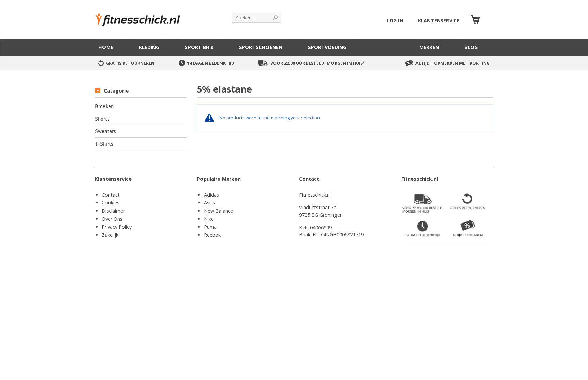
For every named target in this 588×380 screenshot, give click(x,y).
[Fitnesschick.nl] (141, 17)
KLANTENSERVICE (438, 20)
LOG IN (395, 20)
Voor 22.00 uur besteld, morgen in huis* (317, 63)
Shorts (102, 119)
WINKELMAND (487, 20)
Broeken (104, 106)
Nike (209, 219)
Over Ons (112, 219)
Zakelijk (110, 235)
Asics (209, 202)
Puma (210, 227)
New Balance (218, 211)
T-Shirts (104, 144)
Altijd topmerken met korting (452, 63)
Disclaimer (113, 211)
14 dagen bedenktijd (210, 63)
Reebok (212, 235)
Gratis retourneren (130, 63)
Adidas (211, 195)
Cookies (110, 202)
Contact (111, 195)
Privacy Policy (117, 227)
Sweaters (105, 131)
